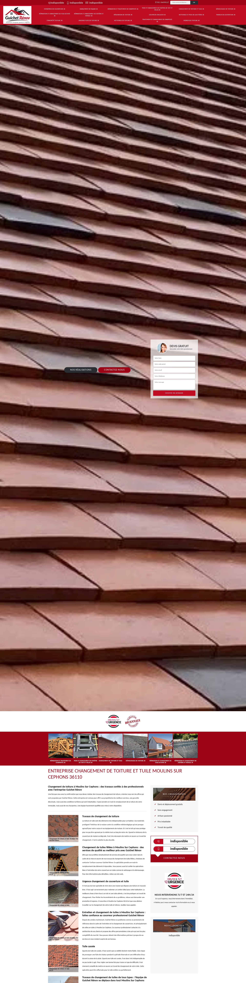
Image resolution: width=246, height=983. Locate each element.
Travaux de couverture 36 (225, 15)
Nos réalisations (80, 370)
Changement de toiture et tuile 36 (191, 9)
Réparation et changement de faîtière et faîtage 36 (89, 15)
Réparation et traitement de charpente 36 (123, 9)
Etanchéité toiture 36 (54, 20)
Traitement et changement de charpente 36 (157, 20)
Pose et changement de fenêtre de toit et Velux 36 (157, 9)
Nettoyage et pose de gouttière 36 (191, 15)
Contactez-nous (114, 370)
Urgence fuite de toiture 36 (89, 20)
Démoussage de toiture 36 (225, 9)
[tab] (123, 416)
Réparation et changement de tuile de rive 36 (54, 15)
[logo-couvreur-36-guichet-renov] (17, 15)
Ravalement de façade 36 (89, 9)
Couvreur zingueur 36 (157, 15)
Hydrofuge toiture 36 (191, 20)
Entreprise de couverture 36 (54, 9)
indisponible (57, 3)
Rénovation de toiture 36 (123, 15)
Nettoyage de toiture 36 (123, 20)
